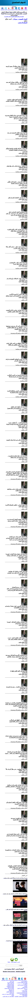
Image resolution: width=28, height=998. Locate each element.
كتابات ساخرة (23, 219)
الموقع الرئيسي (22, 22)
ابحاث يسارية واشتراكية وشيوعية (19, 333)
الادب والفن (24, 122)
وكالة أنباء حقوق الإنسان (9, 988)
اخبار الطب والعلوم (10, 991)
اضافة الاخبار (24, 995)
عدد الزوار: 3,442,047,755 (22, 992)
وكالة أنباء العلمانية (10, 986)
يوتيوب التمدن (24, 990)
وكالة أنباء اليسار (10, 984)
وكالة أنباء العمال (10, 987)
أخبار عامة (12, 981)
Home (9, 962)
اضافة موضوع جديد (23, 994)
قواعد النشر (24, 987)
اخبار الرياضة (11, 989)
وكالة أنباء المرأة (10, 982)
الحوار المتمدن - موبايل (20, 19)
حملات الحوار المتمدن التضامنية (21, 996)
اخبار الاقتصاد (11, 990)
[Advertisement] (14, 41)
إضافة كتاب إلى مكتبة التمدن (8, 996)
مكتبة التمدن (24, 991)
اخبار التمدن (11, 992)
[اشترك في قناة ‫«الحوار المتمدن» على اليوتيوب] (14, 16)
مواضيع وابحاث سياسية (21, 72)
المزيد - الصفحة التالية (15, 962)
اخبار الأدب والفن (10, 983)
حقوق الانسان (23, 187)
